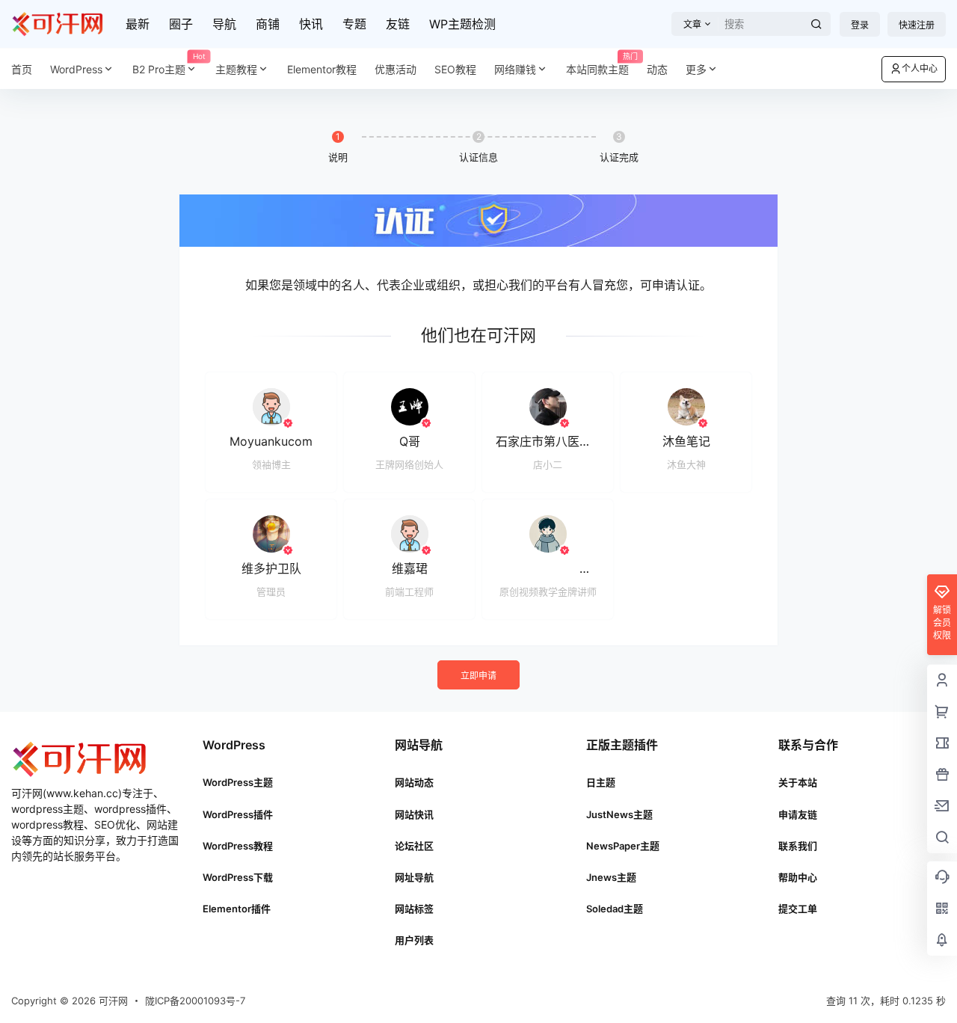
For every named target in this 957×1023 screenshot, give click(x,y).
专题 (354, 23)
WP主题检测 (462, 23)
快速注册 (917, 25)
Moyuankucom (271, 441)
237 (578, 568)
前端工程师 (409, 591)
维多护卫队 (271, 568)
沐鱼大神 (686, 464)
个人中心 (920, 68)
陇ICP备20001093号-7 (195, 1001)
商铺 (268, 23)
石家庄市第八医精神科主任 (567, 441)
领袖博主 (271, 464)
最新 (138, 23)
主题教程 (236, 69)
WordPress (76, 69)
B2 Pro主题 (169, 64)
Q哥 (409, 441)
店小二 (547, 464)
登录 (860, 25)
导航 (224, 23)
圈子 (181, 23)
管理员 (271, 591)
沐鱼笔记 (686, 441)
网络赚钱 (515, 69)
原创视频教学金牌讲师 (548, 591)
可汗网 (112, 1001)
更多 (696, 69)
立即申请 (478, 675)
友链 (398, 23)
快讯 (311, 23)
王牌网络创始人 (409, 464)
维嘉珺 (410, 568)
